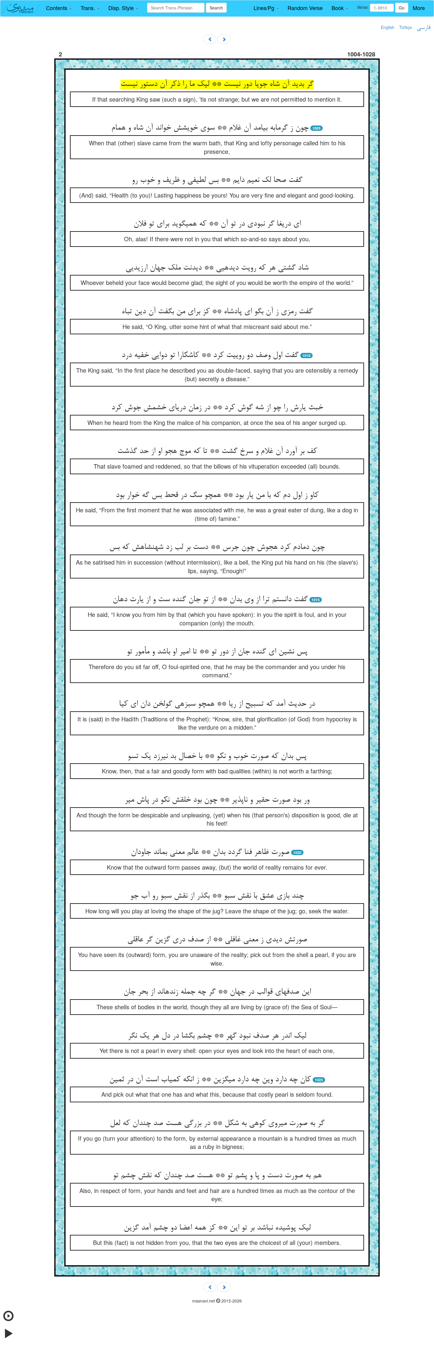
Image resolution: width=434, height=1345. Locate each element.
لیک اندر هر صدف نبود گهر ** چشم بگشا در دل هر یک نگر (217, 1036)
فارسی (423, 27)
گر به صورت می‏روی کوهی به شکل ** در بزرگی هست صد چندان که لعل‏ (217, 1123)
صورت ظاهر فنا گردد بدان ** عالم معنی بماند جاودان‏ (210, 852)
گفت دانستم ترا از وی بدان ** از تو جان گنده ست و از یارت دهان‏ (210, 599)
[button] (59, 8)
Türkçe (405, 27)
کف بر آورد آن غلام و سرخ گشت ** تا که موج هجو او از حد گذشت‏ (217, 451)
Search (216, 8)
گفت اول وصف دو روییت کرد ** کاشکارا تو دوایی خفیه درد (210, 355)
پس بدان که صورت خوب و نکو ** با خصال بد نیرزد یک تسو (217, 756)
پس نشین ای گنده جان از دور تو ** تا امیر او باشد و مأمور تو (217, 652)
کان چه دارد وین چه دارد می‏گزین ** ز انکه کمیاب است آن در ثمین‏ (210, 1080)
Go (401, 8)
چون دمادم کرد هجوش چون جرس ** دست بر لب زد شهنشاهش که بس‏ (217, 547)
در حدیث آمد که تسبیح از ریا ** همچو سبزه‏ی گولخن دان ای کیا (217, 704)
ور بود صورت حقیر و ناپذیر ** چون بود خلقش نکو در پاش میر (217, 800)
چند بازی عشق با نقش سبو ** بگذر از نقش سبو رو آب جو (217, 896)
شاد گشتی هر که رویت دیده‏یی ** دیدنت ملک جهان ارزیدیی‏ (217, 268)
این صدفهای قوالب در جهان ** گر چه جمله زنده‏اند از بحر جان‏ (217, 992)
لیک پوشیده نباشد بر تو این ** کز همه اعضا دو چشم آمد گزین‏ (217, 1228)
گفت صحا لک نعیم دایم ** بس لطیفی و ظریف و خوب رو (217, 180)
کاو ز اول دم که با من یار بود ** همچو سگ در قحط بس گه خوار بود (217, 495)
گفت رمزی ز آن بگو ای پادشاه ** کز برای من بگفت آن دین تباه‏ (217, 312)
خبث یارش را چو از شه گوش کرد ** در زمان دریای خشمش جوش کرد (217, 408)
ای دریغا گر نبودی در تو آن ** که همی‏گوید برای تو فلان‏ (217, 224)
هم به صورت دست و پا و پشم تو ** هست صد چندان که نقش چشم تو (217, 1176)
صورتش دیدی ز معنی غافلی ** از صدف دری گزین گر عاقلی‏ (217, 940)
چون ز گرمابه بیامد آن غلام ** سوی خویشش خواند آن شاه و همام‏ (210, 128)
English (387, 27)
